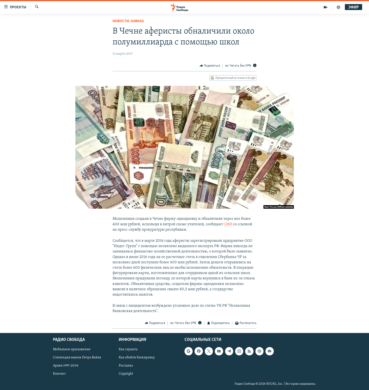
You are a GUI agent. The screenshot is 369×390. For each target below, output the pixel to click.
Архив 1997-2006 (65, 365)
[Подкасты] (259, 351)
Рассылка (126, 365)
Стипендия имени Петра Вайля (77, 357)
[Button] (210, 66)
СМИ (228, 224)
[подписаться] (269, 351)
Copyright (126, 373)
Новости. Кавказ (128, 21)
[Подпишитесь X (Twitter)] (209, 351)
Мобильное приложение (72, 349)
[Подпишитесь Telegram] (229, 351)
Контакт (59, 373)
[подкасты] (338, 7)
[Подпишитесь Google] (188, 351)
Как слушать (128, 349)
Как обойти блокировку (137, 357)
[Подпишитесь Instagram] (239, 351)
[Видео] (325, 7)
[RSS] (249, 351)
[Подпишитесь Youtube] (219, 351)
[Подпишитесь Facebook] (199, 351)
